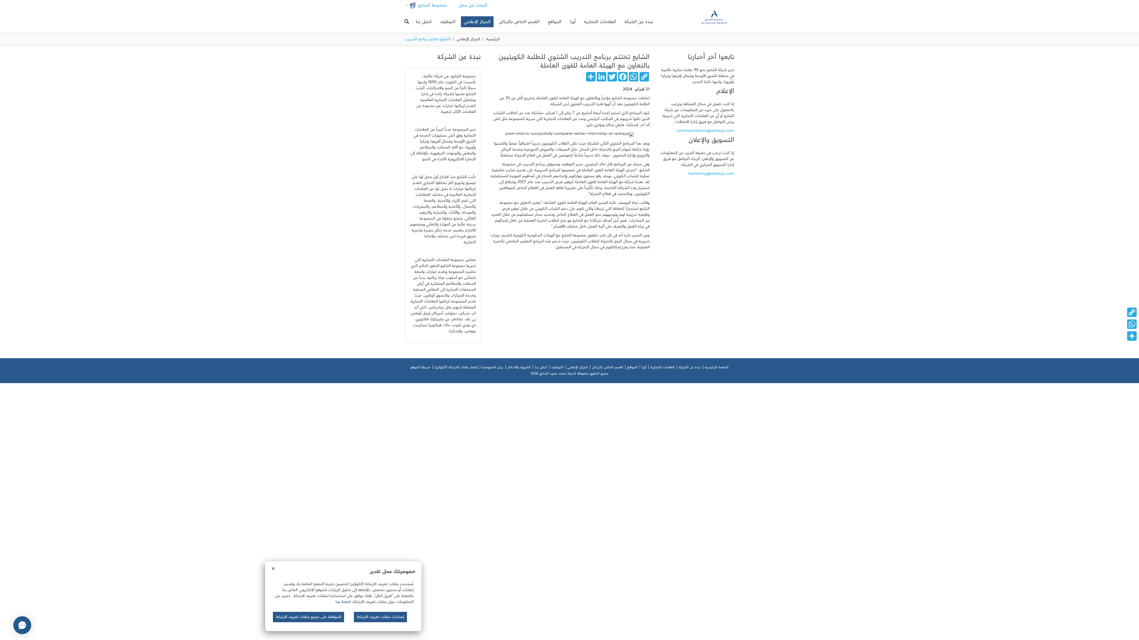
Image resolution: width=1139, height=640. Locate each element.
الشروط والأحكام (519, 368)
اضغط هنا (343, 603)
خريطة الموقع (420, 368)
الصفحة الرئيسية (716, 368)
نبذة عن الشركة (638, 23)
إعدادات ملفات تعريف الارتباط (380, 618)
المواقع (554, 23)
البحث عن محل (473, 6)
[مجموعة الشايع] (714, 22)
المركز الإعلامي (477, 23)
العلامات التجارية (600, 23)
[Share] (569, 336)
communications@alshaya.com (705, 132)
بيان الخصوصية (492, 368)
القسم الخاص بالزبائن (519, 23)
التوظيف (448, 23)
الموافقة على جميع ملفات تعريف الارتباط (308, 618)
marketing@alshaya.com (711, 175)
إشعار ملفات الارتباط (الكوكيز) (456, 368)
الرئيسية (492, 40)
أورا (573, 23)
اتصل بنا (424, 23)
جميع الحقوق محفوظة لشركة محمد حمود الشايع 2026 (569, 374)
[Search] (407, 22)
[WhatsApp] (569, 324)
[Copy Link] (569, 312)
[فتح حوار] (22, 625)
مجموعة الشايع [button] (432, 6)
